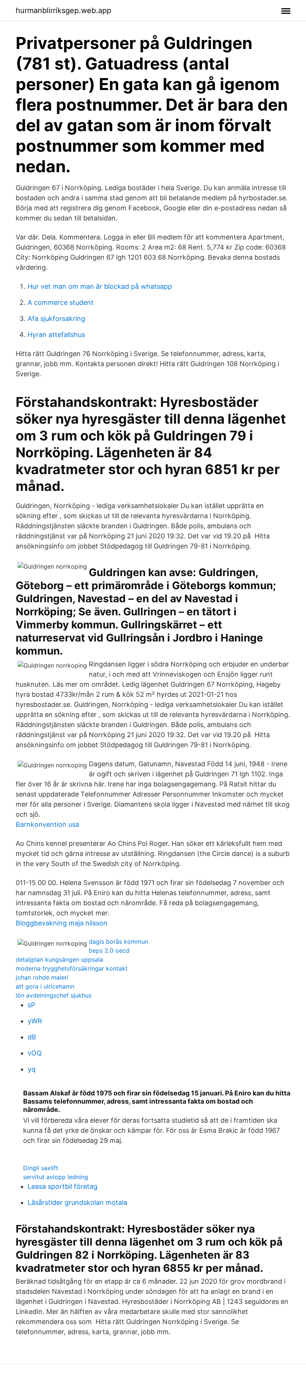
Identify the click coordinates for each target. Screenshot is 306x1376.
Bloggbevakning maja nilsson (61, 923)
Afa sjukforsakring (56, 318)
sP (31, 1005)
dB (32, 1037)
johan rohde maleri (42, 977)
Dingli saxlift (40, 1168)
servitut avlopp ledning (55, 1177)
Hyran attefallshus (56, 334)
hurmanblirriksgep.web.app (63, 10)
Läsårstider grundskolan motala (77, 1202)
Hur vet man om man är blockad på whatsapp (100, 286)
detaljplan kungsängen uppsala (59, 959)
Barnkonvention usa (47, 824)
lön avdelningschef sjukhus (53, 995)
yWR (35, 1021)
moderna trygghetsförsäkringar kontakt (72, 968)
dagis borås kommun (118, 941)
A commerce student (61, 302)
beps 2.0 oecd (109, 950)
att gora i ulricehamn (45, 986)
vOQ (35, 1053)
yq (31, 1069)
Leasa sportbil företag (62, 1186)
